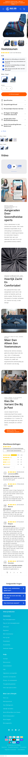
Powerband (6, 641)
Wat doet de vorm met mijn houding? (12, 597)
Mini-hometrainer (8, 634)
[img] (12, 472)
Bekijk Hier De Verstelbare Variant (13, 431)
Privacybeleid (23, 747)
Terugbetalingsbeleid (9, 684)
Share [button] (4, 131)
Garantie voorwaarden (9, 676)
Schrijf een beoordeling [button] (14, 450)
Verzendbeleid (7, 666)
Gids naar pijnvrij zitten (9, 687)
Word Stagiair (7, 719)
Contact (5, 658)
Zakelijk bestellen (8, 708)
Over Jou (5, 698)
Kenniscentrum (7, 701)
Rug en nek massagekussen (11, 623)
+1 (15, 140)
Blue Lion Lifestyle (16, 745)
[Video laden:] (14, 166)
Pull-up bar (6, 637)
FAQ (4, 669)
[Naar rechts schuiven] (26, 43)
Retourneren (6, 662)
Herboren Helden (8, 648)
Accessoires (6, 645)
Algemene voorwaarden (10, 673)
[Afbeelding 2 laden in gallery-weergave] (14, 43)
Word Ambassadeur (8, 716)
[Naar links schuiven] (1, 43)
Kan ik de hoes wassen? (11, 603)
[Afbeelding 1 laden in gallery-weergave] (7, 43)
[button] (3, 9)
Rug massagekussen (9, 619)
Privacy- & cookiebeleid (10, 680)
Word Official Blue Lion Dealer (11, 712)
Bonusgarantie (7, 723)
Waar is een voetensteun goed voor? (12, 589)
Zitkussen (6, 626)
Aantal (3, 85)
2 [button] (10, 572)
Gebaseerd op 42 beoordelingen (13, 448)
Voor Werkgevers (8, 705)
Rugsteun (6, 630)
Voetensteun (7, 616)
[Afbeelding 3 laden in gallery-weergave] (21, 43)
